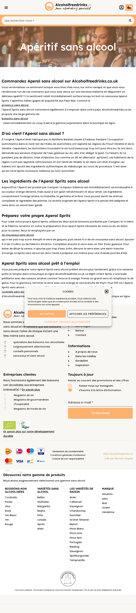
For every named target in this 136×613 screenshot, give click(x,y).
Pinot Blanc (77, 528)
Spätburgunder (79, 555)
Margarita (43, 506)
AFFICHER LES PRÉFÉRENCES (87, 314)
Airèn (73, 497)
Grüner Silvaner (79, 519)
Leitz (105, 498)
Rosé (8, 510)
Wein (40, 528)
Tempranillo (77, 560)
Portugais (76, 542)
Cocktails (11, 497)
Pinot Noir (76, 537)
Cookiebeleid (51, 321)
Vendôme (108, 512)
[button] (106, 291)
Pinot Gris (76, 533)
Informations (79, 346)
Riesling (74, 546)
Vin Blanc (11, 515)
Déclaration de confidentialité (74, 321)
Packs (8, 502)
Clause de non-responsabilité (68, 458)
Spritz (41, 524)
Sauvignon (76, 551)
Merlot (74, 524)
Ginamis (107, 494)
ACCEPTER (47, 314)
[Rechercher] (130, 20)
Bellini (41, 497)
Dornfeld (75, 515)
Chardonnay (78, 510)
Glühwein (43, 502)
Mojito (41, 510)
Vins (7, 506)
